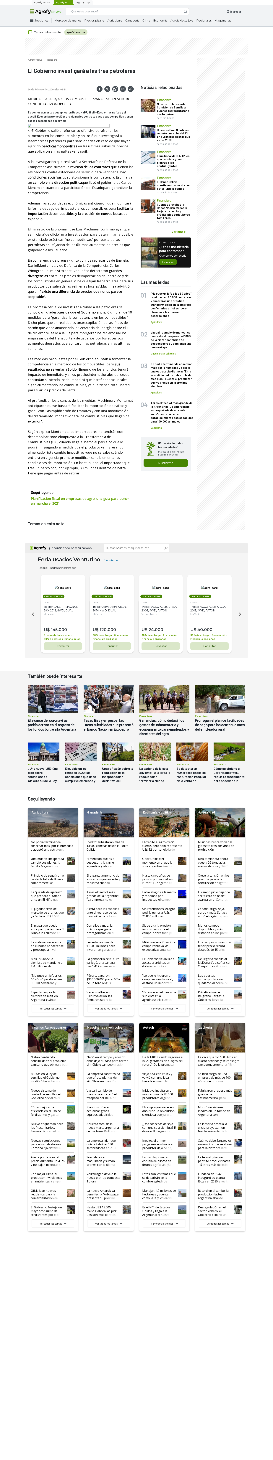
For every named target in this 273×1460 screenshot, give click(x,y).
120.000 (108, 629)
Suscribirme (165, 463)
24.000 (156, 629)
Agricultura (114, 20)
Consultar (63, 646)
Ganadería (132, 20)
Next (240, 614)
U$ (47, 629)
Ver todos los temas (51, 1008)
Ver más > (179, 232)
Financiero (51, 59)
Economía (160, 20)
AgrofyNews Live (181, 20)
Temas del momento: (47, 32)
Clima (146, 20)
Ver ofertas (111, 560)
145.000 (59, 629)
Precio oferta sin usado (58, 635)
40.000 (204, 629)
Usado (47, 602)
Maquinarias (222, 20)
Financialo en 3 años (105, 639)
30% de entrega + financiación (62, 639)
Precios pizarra (94, 20)
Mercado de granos (67, 20)
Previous (32, 614)
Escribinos (168, 261)
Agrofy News (35, 59)
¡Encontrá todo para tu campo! (70, 548)
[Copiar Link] (131, 89)
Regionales (204, 20)
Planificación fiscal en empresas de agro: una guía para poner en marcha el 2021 (80, 501)
